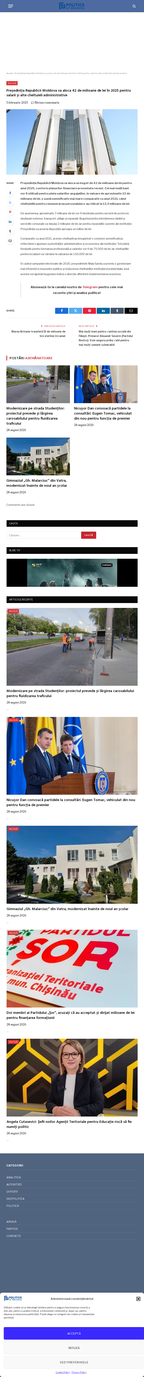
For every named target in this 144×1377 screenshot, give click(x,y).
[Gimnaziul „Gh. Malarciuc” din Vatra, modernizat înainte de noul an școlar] (38, 456)
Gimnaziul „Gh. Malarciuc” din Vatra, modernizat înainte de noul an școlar (36, 483)
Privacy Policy (79, 1372)
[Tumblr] (10, 231)
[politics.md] (72, 6)
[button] (138, 1299)
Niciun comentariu (47, 102)
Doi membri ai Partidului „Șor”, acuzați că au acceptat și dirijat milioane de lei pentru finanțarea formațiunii (71, 1015)
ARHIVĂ (11, 1221)
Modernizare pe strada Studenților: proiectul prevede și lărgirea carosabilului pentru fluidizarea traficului (35, 416)
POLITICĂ (12, 83)
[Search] (134, 6)
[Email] (10, 240)
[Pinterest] (10, 212)
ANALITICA (13, 1177)
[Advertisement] (72, 42)
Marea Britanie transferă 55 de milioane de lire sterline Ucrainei (38, 333)
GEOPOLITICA (15, 1198)
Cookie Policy (63, 1372)
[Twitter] (10, 202)
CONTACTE (13, 1236)
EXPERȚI (12, 1191)
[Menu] (10, 6)
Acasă (9, 73)
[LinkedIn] (10, 221)
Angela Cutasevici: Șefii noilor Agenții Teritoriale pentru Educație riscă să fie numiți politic (69, 1125)
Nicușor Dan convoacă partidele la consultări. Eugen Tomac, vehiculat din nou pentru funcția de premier (103, 413)
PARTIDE (12, 1228)
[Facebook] (10, 193)
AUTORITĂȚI (14, 1184)
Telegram (90, 287)
